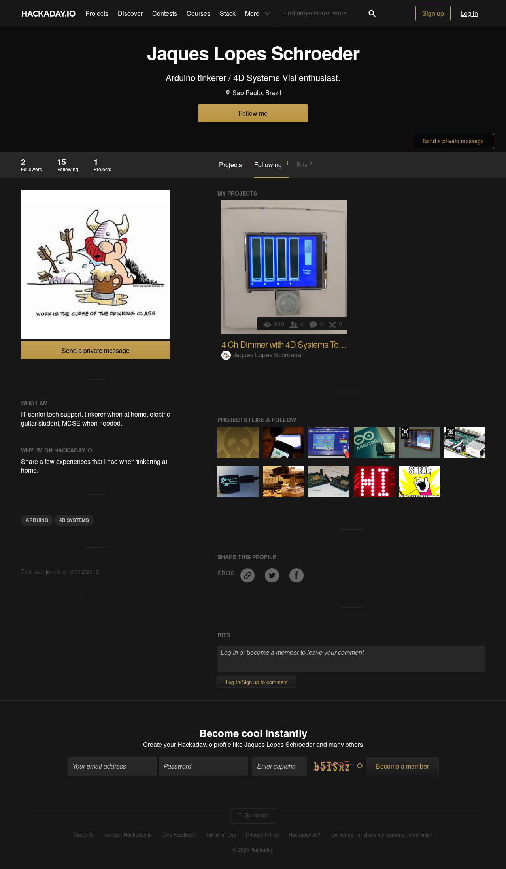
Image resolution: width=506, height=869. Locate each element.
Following (271, 164)
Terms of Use (221, 834)
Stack (228, 13)
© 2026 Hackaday (253, 849)
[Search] (372, 13)
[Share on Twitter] (273, 572)
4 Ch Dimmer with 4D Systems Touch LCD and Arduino (317, 344)
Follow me (253, 113)
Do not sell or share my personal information (381, 834)
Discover (130, 13)
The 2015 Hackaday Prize (450, 433)
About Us (84, 834)
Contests (164, 13)
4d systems (74, 520)
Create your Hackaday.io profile (187, 744)
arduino (37, 520)
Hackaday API (305, 834)
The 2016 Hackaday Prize (405, 433)
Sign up (433, 13)
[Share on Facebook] (296, 572)
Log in (469, 13)
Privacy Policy (262, 834)
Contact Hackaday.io (128, 834)
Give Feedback (178, 834)
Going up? (255, 815)
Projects (96, 13)
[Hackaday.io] (49, 13)
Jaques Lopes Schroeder (268, 354)
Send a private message (453, 141)
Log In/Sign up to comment (257, 682)
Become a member (402, 766)
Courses (198, 13)
